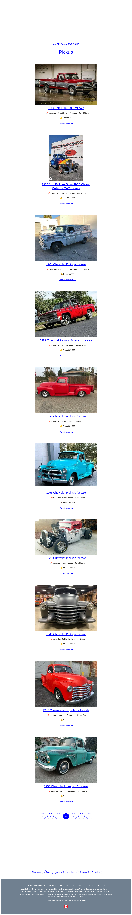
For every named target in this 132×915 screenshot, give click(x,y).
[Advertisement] (66, 19)
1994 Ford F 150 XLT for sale (66, 108)
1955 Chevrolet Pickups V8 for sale (66, 786)
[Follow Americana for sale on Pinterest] (66, 908)
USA (83, 872)
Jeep (58, 872)
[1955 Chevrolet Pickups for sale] (66, 489)
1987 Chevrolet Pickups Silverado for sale (66, 340)
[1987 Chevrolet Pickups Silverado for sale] (66, 337)
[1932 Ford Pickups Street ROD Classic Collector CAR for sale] (66, 180)
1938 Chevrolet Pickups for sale (66, 558)
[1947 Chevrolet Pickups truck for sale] (66, 706)
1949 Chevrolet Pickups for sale (66, 416)
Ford (48, 872)
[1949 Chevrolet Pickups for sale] (66, 413)
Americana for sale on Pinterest (75, 900)
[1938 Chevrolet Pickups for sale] (66, 554)
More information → (67, 124)
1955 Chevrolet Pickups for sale (66, 492)
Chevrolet (36, 872)
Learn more (80, 896)
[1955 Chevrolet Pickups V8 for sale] (66, 782)
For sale (95, 872)
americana (71, 872)
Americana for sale (66, 44)
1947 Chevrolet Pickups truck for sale (66, 710)
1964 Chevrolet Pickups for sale (66, 264)
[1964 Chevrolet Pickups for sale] (66, 260)
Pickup (66, 52)
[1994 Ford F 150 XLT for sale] (66, 104)
